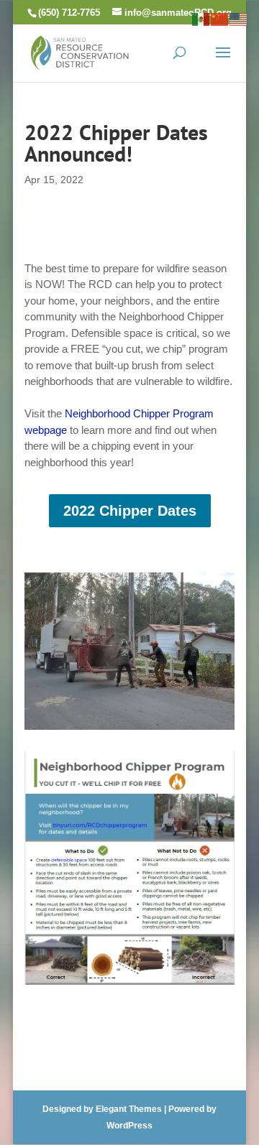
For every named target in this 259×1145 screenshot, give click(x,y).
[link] (79, 51)
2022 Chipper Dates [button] (129, 511)
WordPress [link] (129, 1126)
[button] (223, 62)
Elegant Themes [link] (129, 1109)
